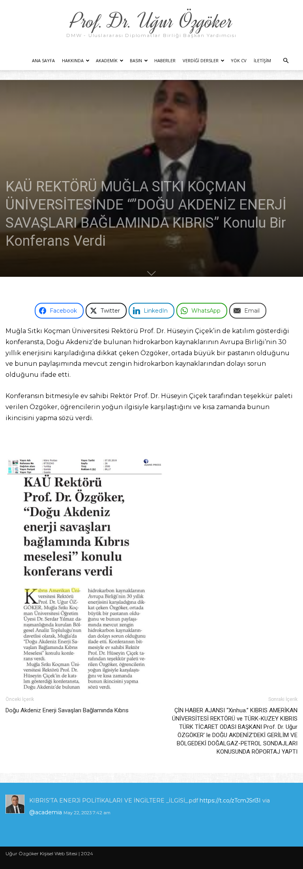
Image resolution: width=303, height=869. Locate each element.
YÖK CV (239, 60)
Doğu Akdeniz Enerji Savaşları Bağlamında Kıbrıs (67, 710)
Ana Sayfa (43, 60)
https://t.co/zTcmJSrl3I (230, 800)
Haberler (165, 60)
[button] (285, 61)
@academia (46, 812)
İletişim (262, 60)
